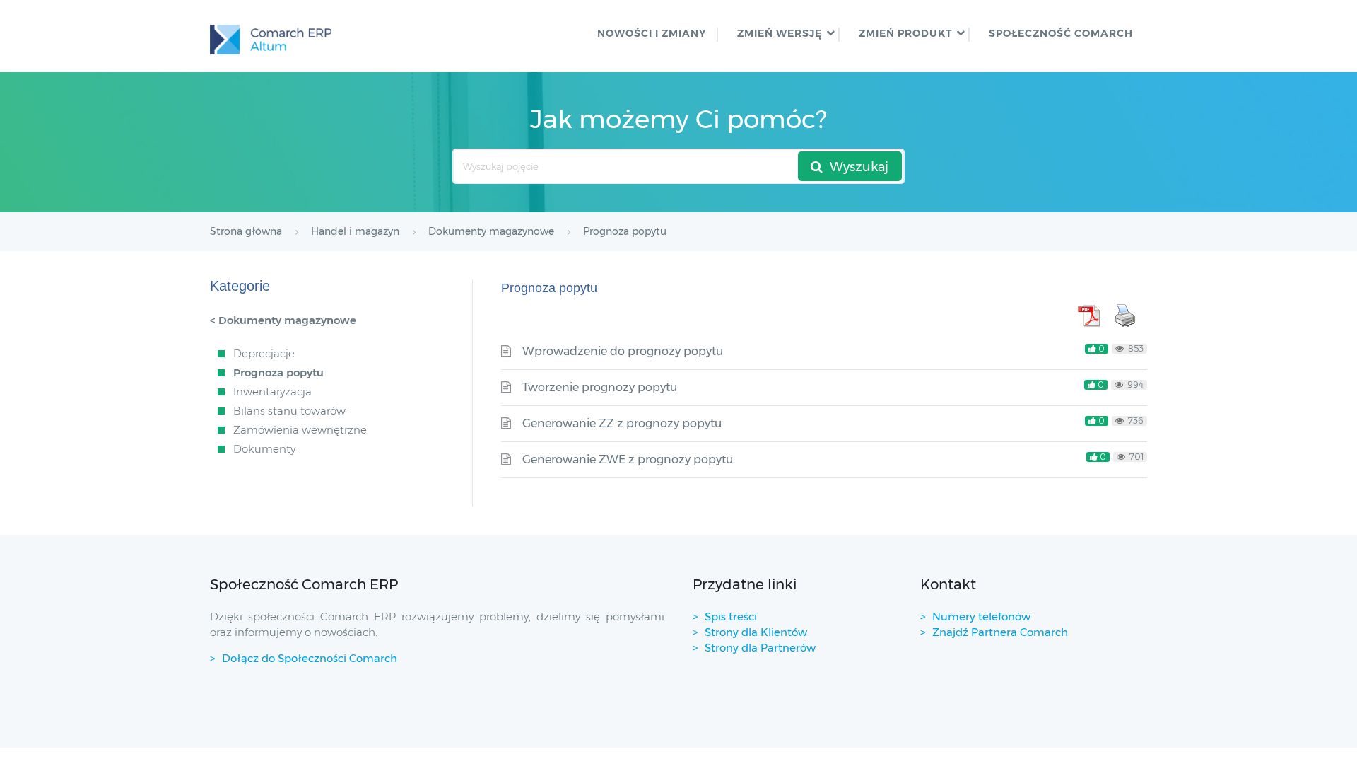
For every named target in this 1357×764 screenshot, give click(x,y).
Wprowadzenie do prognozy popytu (622, 351)
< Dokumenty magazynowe (283, 320)
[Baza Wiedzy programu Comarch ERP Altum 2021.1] (270, 36)
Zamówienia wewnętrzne (300, 429)
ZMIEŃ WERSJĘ (779, 33)
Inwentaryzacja (272, 391)
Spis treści (731, 616)
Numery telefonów (981, 616)
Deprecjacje (264, 353)
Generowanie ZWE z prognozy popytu (627, 459)
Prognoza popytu (278, 372)
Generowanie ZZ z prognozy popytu (622, 423)
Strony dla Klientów (756, 632)
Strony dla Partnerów (760, 647)
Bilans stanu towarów (289, 410)
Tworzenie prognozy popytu (599, 387)
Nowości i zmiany (651, 33)
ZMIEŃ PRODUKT (905, 33)
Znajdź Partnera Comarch (1000, 632)
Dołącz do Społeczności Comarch (309, 658)
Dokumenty (264, 449)
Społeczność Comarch (1061, 33)
